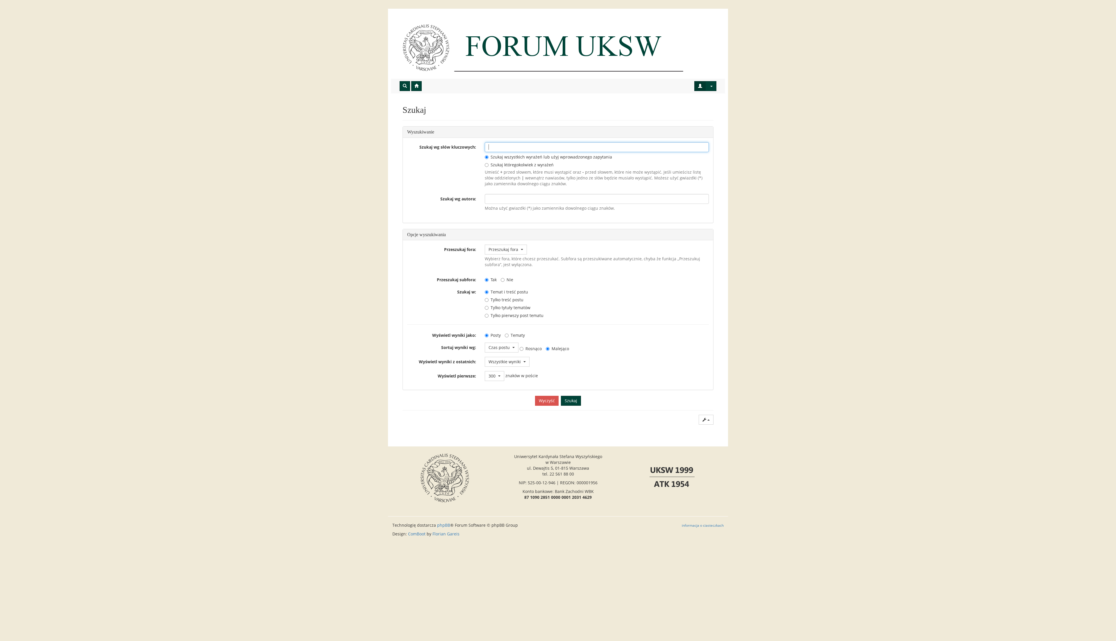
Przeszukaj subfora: (456, 279)
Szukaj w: (466, 292)
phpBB (443, 525)
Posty (496, 335)
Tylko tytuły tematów (510, 307)
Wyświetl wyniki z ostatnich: (447, 361)
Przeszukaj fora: (460, 249)
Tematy (518, 335)
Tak (494, 279)
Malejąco (560, 348)
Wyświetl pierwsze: (457, 376)
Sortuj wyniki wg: (458, 347)
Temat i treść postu (509, 292)
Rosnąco (533, 348)
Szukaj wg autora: (458, 199)
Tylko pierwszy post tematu (517, 315)
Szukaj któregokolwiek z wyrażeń (522, 165)
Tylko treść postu (507, 299)
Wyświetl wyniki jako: (454, 335)
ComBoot (416, 534)
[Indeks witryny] (558, 47)
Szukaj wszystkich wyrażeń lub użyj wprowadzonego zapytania (551, 157)
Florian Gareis (445, 534)
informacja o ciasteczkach (703, 525)
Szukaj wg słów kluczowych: (447, 147)
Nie (510, 279)
